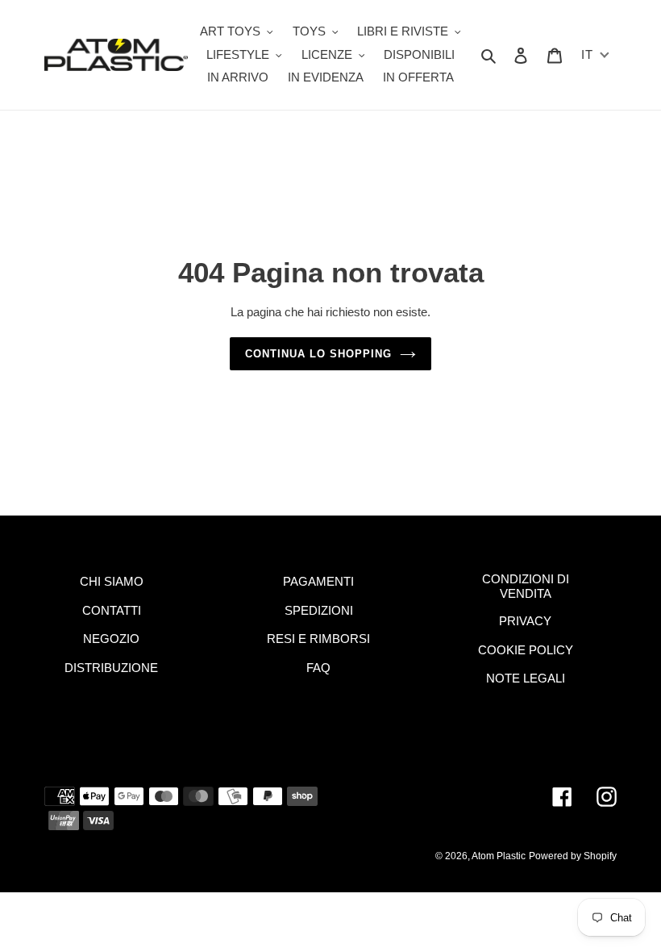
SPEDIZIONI (319, 610)
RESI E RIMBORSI (318, 638)
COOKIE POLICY (525, 650)
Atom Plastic (499, 856)
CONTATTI (111, 610)
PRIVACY (525, 621)
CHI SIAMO (111, 581)
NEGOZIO (111, 638)
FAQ (318, 667)
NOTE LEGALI (525, 678)
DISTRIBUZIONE (111, 667)
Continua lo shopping (319, 354)
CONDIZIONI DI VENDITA (525, 586)
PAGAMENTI (318, 581)
